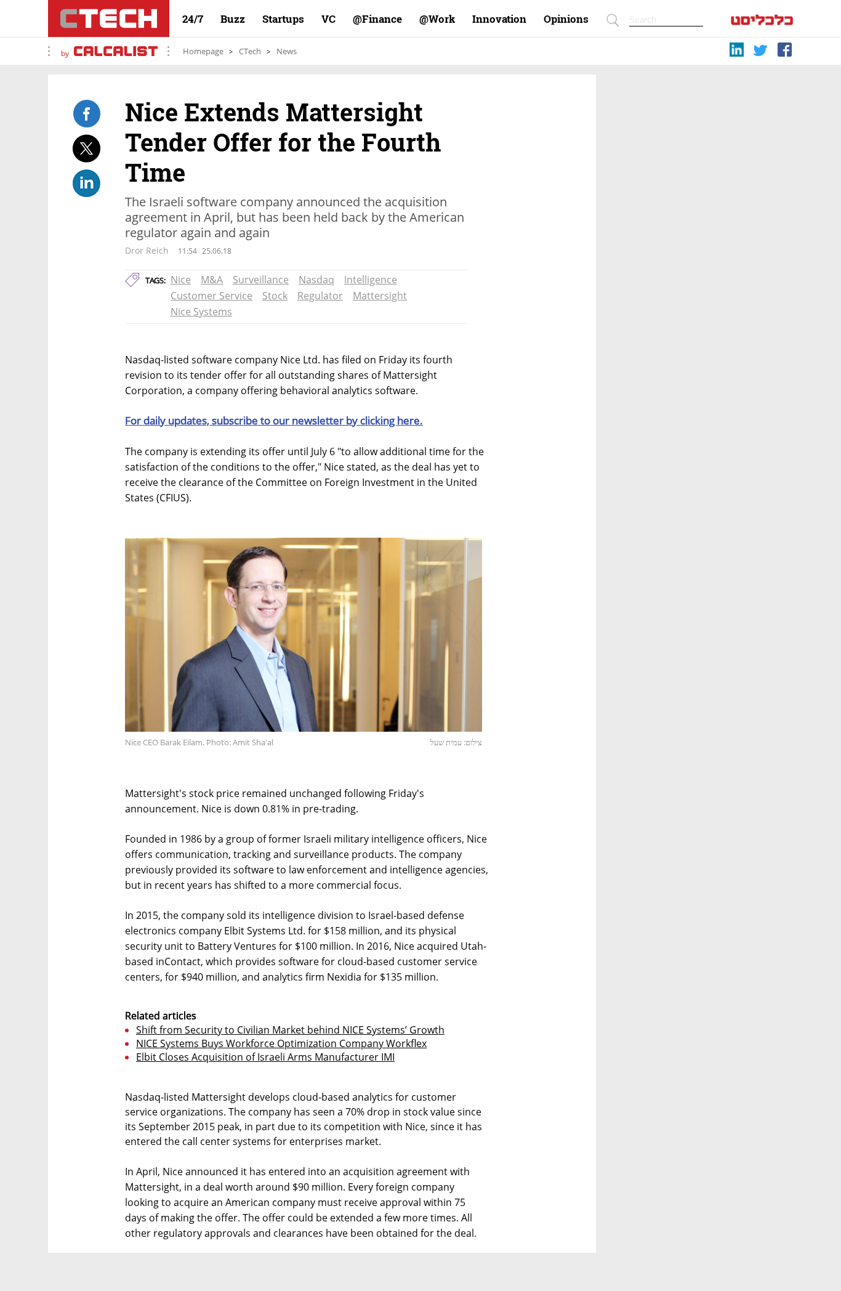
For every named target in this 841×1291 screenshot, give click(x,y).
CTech (250, 51)
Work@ (437, 19)
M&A (212, 279)
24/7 (192, 19)
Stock (275, 295)
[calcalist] (762, 22)
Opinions (566, 19)
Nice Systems (201, 311)
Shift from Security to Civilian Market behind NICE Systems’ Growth (290, 1030)
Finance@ (377, 19)
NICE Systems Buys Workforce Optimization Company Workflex (281, 1043)
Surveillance (261, 279)
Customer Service (211, 295)
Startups (283, 19)
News (286, 51)
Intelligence (370, 279)
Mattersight (380, 295)
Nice (181, 279)
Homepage (203, 51)
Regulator (320, 295)
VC (328, 19)
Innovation (499, 19)
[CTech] (108, 18)
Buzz (232, 19)
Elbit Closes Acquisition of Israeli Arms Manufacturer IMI (265, 1057)
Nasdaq (316, 279)
